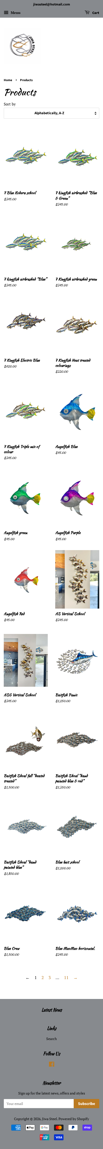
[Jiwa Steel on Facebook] (51, 1065)
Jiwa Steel (49, 1118)
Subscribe (86, 1103)
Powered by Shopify (73, 1118)
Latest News (52, 1009)
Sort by (10, 104)
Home (8, 80)
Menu (15, 12)
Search (51, 1038)
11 (66, 977)
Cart (95, 12)
